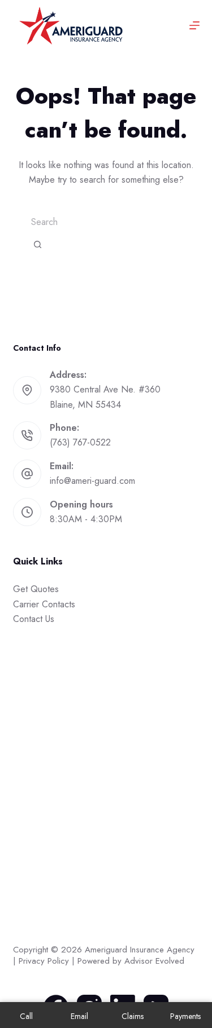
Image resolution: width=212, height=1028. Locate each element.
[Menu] (194, 25)
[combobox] (106, 222)
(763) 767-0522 (80, 442)
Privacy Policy (44, 961)
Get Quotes (36, 589)
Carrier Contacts (44, 604)
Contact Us (33, 618)
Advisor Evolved (154, 961)
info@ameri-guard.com (92, 480)
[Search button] (37, 244)
